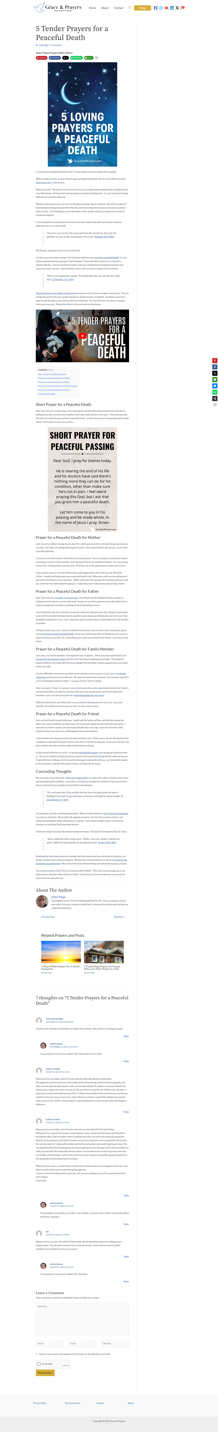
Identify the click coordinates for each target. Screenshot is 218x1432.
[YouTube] (166, 8)
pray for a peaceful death (106, 257)
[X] (214, 373)
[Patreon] (183, 8)
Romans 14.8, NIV (104, 236)
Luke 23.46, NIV (107, 842)
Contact (100, 1403)
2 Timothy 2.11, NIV (62, 279)
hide (50, 370)
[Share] (214, 398)
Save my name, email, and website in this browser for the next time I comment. (75, 1354)
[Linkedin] (172, 8)
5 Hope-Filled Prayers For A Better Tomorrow (60, 968)
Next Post (120, 917)
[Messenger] (214, 385)
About (131, 1403)
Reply (126, 1036)
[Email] (214, 379)
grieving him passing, (88, 752)
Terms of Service (72, 1403)
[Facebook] (156, 8)
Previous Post (46, 917)
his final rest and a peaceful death (58, 634)
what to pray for (43, 182)
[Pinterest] (161, 8)
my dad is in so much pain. (66, 597)
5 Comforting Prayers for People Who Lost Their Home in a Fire (102, 968)
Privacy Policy (39, 1403)
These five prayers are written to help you (55, 293)
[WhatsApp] (214, 392)
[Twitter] (177, 8)
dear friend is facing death (116, 813)
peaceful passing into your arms (89, 695)
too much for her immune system (51, 659)
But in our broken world (77, 777)
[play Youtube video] (82, 336)
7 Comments (55, 45)
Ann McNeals (56, 1044)
